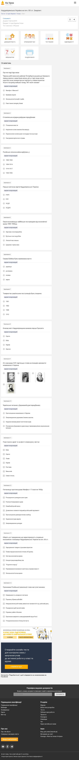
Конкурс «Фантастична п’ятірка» (51, 736)
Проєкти (43, 714)
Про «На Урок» (6, 732)
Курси (3, 712)
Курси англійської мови (48, 724)
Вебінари (4, 707)
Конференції (5, 710)
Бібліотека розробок (47, 707)
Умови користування (19, 756)
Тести (42, 710)
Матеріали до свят (46, 734)
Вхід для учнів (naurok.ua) (48, 732)
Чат (41, 722)
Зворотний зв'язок (9, 739)
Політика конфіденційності (34, 756)
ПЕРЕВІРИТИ (60, 694)
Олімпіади (43, 719)
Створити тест (16, 667)
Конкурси (43, 717)
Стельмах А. (7, 18)
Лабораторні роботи (47, 712)
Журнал (42, 705)
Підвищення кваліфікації (9, 705)
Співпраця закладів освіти (10, 734)
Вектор (3, 714)
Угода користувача (7, 756)
